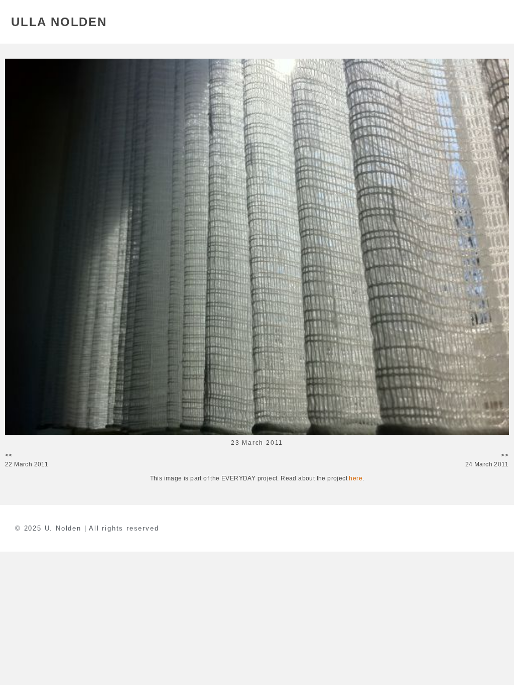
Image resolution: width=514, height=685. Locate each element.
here (355, 478)
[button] (497, 22)
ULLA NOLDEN (59, 22)
